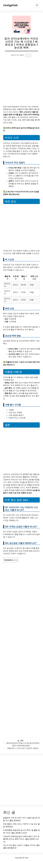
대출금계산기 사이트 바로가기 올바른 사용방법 (22, 748)
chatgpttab (10, 5)
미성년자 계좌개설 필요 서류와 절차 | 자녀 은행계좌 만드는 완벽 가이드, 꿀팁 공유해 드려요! (21, 839)
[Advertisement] (21, 83)
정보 (21, 740)
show (15, 560)
